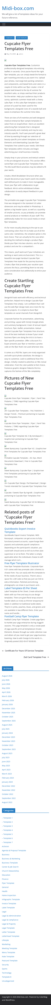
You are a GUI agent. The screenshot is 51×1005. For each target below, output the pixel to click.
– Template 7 (7, 842)
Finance (5, 879)
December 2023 (8, 737)
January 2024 (7, 733)
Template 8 (6, 977)
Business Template (10, 863)
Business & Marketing (11, 858)
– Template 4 (7, 830)
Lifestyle (5, 940)
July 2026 (5, 680)
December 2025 (8, 708)
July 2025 (5, 729)
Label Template (8, 907)
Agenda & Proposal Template (14, 850)
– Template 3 (7, 826)
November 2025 (8, 712)
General (5, 887)
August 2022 (7, 802)
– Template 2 (7, 822)
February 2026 (8, 700)
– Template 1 (7, 818)
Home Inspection (9, 895)
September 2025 (9, 721)
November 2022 (8, 790)
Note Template (8, 956)
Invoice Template (9, 903)
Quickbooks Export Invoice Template (19, 530)
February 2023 (8, 778)
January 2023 (7, 782)
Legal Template (8, 928)
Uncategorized (8, 981)
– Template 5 (7, 834)
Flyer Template (22, 38)
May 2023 (6, 765)
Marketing (6, 944)
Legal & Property (9, 924)
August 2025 (7, 725)
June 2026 (6, 684)
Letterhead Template (10, 936)
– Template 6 (7, 838)
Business (5, 854)
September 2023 (9, 749)
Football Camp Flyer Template (21, 616)
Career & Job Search (10, 867)
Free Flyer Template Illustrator (21, 563)
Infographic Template (11, 899)
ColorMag (43, 997)
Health (4, 891)
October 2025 (7, 716)
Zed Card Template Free (35, 657)
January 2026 (7, 704)
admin (21, 54)
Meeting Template (9, 948)
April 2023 (6, 769)
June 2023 (6, 761)
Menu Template (8, 952)
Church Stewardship (10, 871)
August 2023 (7, 753)
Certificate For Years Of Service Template (24, 650)
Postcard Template (9, 960)
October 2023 (7, 745)
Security (5, 964)
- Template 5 (9, 38)
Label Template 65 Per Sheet (20, 588)
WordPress (10, 1000)
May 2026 (6, 688)
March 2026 (7, 696)
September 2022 (9, 798)
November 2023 (8, 741)
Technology (6, 973)
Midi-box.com (18, 8)
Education (6, 875)
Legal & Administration (11, 916)
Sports (4, 969)
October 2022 (7, 794)
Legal (4, 911)
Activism (5, 846)
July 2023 (5, 757)
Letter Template (8, 932)
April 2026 (6, 692)
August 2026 (7, 676)
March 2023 (7, 774)
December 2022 (8, 786)
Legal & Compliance (10, 920)
